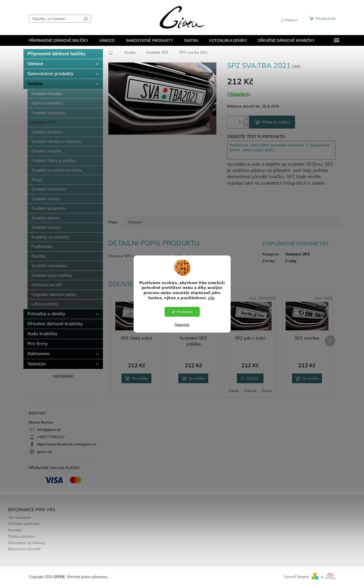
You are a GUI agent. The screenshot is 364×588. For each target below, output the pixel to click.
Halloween (38, 353)
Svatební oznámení (49, 189)
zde (211, 298)
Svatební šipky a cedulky (54, 160)
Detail (253, 378)
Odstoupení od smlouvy (26, 543)
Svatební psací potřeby (52, 275)
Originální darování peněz (54, 294)
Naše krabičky (42, 333)
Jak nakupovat (19, 518)
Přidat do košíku (275, 122)
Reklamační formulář (24, 549)
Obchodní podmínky (24, 524)
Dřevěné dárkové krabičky (55, 323)
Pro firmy (37, 343)
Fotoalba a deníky (46, 313)
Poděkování (42, 246)
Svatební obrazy (46, 198)
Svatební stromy (46, 227)
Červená (269, 391)
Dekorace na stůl (46, 284)
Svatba (34, 83)
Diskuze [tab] (135, 222)
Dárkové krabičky (47, 103)
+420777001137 (51, 437)
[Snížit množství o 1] (246, 125)
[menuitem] (58, 40)
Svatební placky (46, 218)
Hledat (85, 18)
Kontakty (15, 530)
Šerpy (37, 179)
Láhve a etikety (45, 304)
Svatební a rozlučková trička (57, 170)
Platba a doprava (21, 536)
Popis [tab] (113, 222)
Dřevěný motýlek (47, 151)
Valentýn (36, 363)
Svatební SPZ (44, 122)
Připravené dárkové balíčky (56, 53)
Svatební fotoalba (47, 93)
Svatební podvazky (48, 112)
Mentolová (230, 391)
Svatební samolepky (50, 265)
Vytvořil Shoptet (296, 577)
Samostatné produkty (50, 73)
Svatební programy (48, 208)
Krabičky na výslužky (51, 237)
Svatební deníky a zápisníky (56, 141)
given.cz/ (44, 451)
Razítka (38, 256)
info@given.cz (49, 429)
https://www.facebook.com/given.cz (66, 444)
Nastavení (182, 325)
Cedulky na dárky (47, 132)
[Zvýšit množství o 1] (246, 119)
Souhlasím (185, 312)
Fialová (250, 391)
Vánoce (35, 63)
